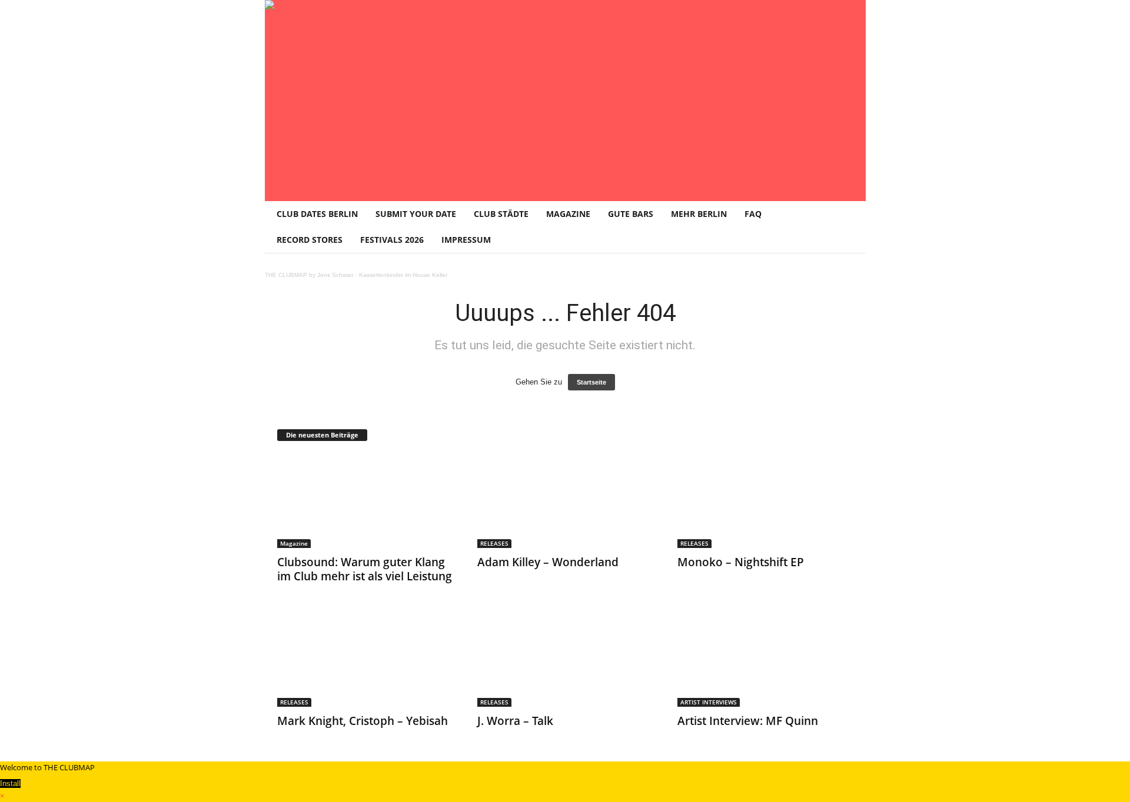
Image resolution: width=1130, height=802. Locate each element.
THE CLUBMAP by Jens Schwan (309, 275)
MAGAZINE (568, 213)
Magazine (294, 543)
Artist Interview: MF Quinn (747, 721)
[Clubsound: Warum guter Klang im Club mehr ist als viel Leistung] (365, 501)
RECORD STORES (310, 239)
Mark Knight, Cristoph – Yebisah (362, 721)
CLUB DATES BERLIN (317, 213)
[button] (848, 227)
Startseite (591, 382)
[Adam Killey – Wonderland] (565, 501)
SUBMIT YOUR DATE (415, 213)
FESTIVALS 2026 (392, 239)
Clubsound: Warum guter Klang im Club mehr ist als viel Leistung (364, 569)
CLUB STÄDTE (501, 213)
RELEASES (494, 543)
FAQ (753, 213)
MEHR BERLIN (699, 213)
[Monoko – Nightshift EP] (765, 501)
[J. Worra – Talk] (565, 660)
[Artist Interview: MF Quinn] (765, 660)
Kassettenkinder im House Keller (403, 275)
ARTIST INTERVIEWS (708, 702)
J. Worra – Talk (515, 721)
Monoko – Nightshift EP (740, 562)
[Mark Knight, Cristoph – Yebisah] (365, 660)
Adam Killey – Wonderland (548, 562)
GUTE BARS (630, 213)
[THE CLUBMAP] (565, 99)
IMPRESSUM (466, 239)
